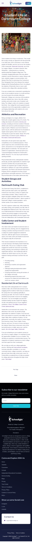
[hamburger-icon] (3, 3)
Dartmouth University (17, 66)
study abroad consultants (20, 347)
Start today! (8, 359)
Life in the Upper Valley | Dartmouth (15, 329)
